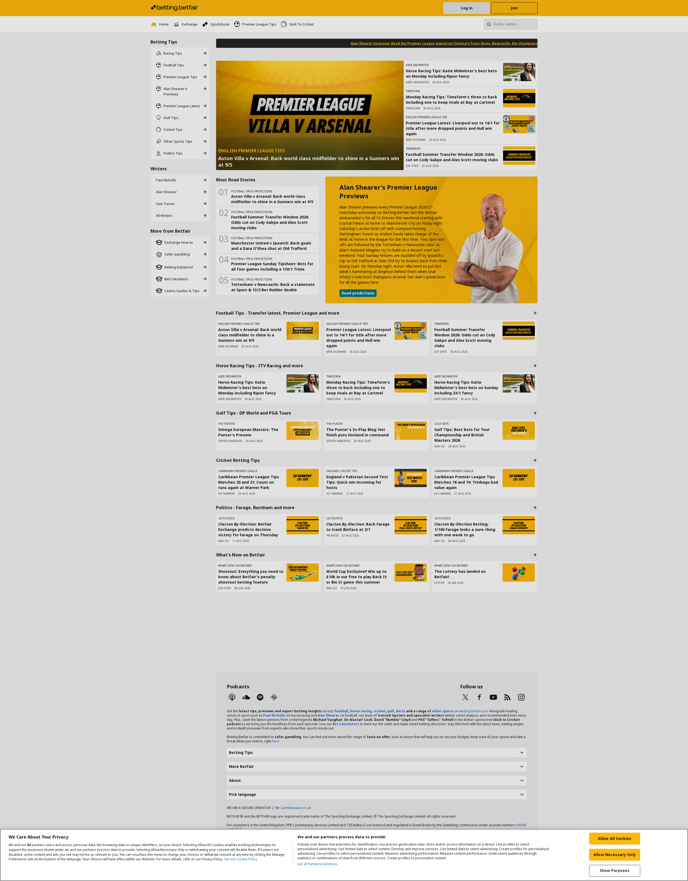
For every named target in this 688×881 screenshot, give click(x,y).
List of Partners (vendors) (317, 864)
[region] (344, 855)
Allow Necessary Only (614, 854)
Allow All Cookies (614, 838)
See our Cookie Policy (240, 859)
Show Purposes (615, 870)
